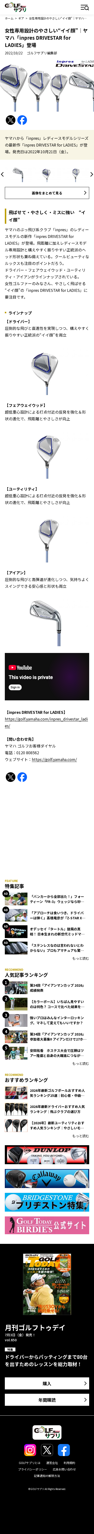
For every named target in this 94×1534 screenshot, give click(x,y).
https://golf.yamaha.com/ (54, 759)
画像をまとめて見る (47, 193)
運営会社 (52, 1463)
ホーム (9, 18)
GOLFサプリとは (29, 1463)
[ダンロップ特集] (47, 1154)
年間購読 (47, 1400)
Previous (3, 174)
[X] (10, 120)
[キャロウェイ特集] (47, 1178)
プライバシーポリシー (32, 1469)
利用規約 (69, 1463)
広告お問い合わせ (64, 1469)
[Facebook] (22, 120)
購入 (47, 1383)
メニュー (85, 8)
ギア (21, 18)
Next (90, 174)
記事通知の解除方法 (47, 1476)
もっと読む (80, 958)
